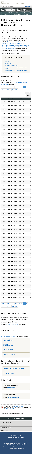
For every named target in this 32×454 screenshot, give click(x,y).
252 (27, 87)
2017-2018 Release (9, 354)
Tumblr (16, 437)
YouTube (18, 437)
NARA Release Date (23, 99)
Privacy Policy (19, 443)
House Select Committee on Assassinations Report (16, 67)
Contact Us (6, 443)
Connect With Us (16, 435)
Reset (28, 95)
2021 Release (8, 350)
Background (8, 63)
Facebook (9, 437)
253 (2, 89)
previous (7, 87)
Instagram (14, 437)
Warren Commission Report (12, 65)
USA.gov (23, 444)
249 (19, 87)
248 (16, 87)
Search (27, 6)
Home (2, 12)
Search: (8, 93)
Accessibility (12, 443)
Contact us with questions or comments (10, 415)
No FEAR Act (17, 444)
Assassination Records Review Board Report (16, 70)
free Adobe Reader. (17, 406)
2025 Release (8, 340)
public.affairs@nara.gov (13, 397)
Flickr (23, 437)
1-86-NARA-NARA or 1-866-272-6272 (16, 448)
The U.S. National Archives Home (13, 3)
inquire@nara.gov (11, 387)
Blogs (21, 437)
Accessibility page (10, 408)
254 (5, 89)
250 (21, 87)
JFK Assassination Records (22, 12)
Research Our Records (10, 12)
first (3, 87)
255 (8, 89)
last (16, 89)
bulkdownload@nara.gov (12, 324)
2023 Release (8, 345)
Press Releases (8, 373)
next (13, 89)
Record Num (11, 99)
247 (13, 87)
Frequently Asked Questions (13, 368)
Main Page (7, 61)
